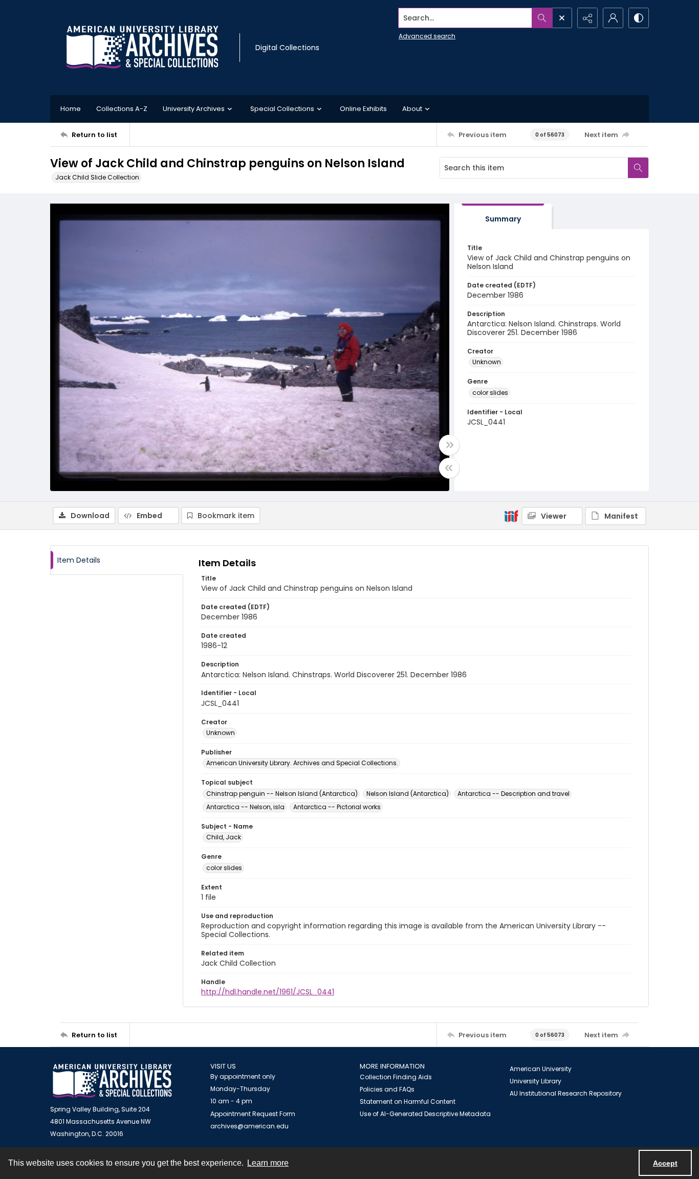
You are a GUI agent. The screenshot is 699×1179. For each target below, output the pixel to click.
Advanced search (427, 36)
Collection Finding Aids (396, 1077)
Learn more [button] (268, 1163)
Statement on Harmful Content (407, 1101)
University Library (535, 1081)
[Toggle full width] (449, 445)
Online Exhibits (363, 109)
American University (541, 1068)
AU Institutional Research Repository (566, 1093)
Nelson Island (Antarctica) (407, 793)
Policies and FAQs (387, 1089)
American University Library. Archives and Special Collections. (302, 763)
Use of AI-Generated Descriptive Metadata (425, 1113)
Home (70, 109)
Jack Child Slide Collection (97, 177)
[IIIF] (511, 515)
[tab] (503, 217)
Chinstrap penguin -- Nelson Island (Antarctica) (282, 793)
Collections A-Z (121, 109)
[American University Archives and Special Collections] (112, 1081)
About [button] (412, 109)
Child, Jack (223, 837)
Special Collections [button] (282, 109)
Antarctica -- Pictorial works (337, 807)
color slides (490, 392)
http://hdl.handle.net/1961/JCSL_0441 (267, 992)
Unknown (486, 362)
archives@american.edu (249, 1126)
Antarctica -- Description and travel (513, 793)
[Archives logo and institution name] (142, 47)
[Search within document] (638, 168)
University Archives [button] (194, 109)
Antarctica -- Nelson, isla (245, 807)
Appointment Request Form (252, 1113)
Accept (665, 1163)
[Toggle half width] (449, 468)
